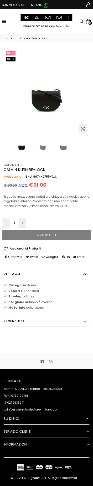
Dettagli (12, 274)
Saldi (10, 53)
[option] (21, 145)
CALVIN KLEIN (13, 165)
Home (8, 38)
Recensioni (14, 321)
